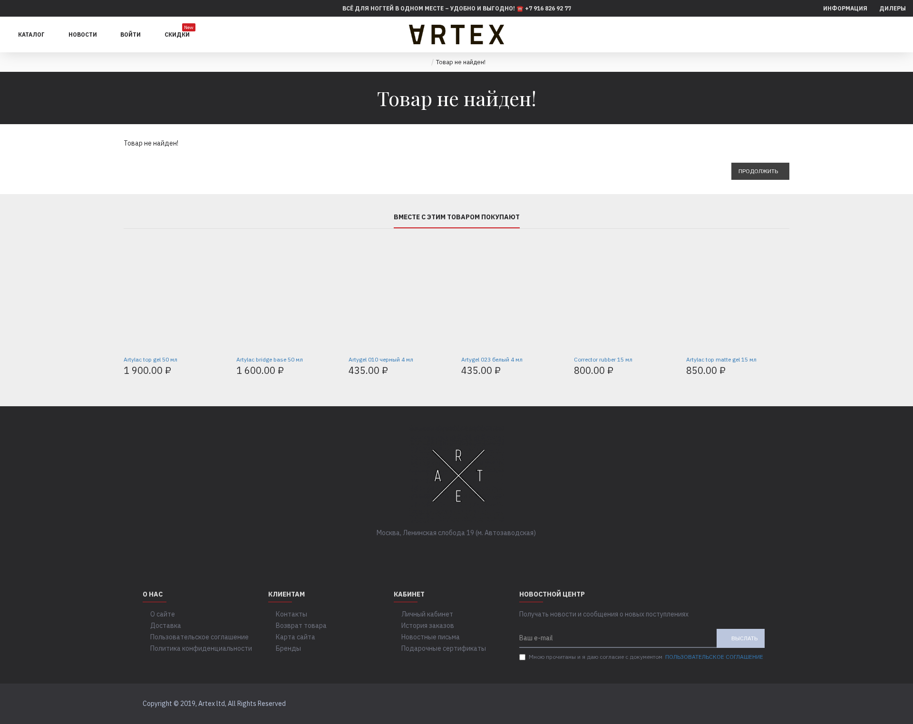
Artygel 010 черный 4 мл (381, 359)
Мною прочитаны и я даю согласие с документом (646, 656)
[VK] (447, 552)
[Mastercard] (761, 704)
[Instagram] (466, 552)
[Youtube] (485, 552)
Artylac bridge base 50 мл (269, 359)
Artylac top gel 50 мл (150, 359)
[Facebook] (428, 552)
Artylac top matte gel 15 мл (721, 359)
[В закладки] (185, 346)
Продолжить (758, 171)
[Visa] (743, 704)
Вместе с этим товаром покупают (457, 217)
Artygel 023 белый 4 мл (492, 359)
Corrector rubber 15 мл (603, 359)
